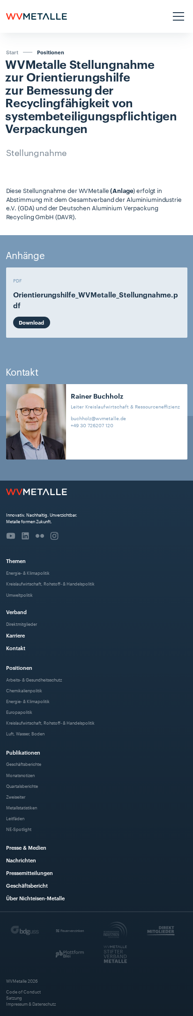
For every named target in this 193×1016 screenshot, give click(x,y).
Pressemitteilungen (29, 872)
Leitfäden (15, 818)
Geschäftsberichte (23, 763)
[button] (177, 16)
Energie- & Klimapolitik (28, 572)
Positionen (50, 52)
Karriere (15, 634)
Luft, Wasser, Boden (25, 733)
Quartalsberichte (22, 785)
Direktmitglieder (21, 623)
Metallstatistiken (21, 807)
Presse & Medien (26, 847)
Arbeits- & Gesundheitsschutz (34, 679)
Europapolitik (19, 711)
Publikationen (23, 752)
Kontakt (15, 647)
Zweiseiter (15, 796)
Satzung (14, 997)
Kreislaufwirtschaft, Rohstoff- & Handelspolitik (50, 583)
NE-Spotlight (18, 828)
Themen (16, 560)
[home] (36, 16)
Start (12, 52)
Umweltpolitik (19, 594)
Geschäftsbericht (27, 885)
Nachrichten (21, 859)
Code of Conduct (23, 991)
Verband (16, 611)
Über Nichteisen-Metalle (35, 897)
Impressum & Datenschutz (31, 1004)
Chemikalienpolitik (24, 690)
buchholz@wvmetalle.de (98, 418)
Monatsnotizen (20, 775)
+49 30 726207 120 (92, 425)
